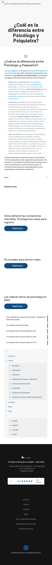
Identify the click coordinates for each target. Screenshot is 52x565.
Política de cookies (26, 529)
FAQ (9, 411)
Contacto (11, 402)
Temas (10, 361)
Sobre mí (11, 356)
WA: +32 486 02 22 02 (27, 469)
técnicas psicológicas (35, 89)
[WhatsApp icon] (27, 556)
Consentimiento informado (26, 524)
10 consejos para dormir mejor (22, 259)
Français (15, 430)
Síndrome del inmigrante (21, 393)
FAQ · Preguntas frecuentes (26, 519)
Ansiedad (15, 366)
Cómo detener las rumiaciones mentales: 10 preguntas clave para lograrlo (25, 219)
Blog (10, 407)
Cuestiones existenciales (21, 384)
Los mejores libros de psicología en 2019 (21, 342)
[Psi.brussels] (21, 4)
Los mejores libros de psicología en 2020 (21, 337)
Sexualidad (16, 388)
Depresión (16, 375)
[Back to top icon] (26, 547)
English (14, 421)
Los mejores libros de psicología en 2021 (21, 331)
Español (15, 425)
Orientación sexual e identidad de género (27, 397)
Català (14, 434)
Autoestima (16, 370)
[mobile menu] (48, 4)
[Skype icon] (25, 556)
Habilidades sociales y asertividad (24, 379)
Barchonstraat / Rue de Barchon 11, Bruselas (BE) (27, 466)
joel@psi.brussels (27, 471)
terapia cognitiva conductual (28, 116)
